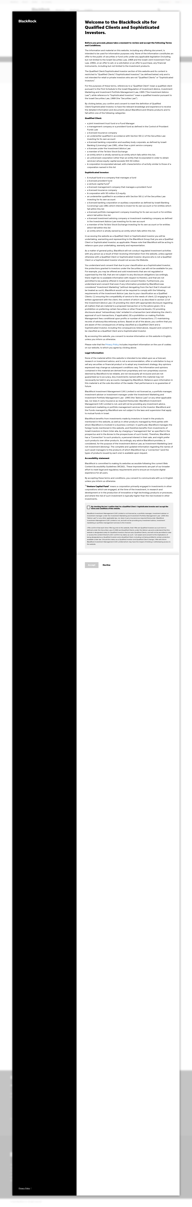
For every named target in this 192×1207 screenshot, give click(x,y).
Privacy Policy (112, 345)
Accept (91, 565)
